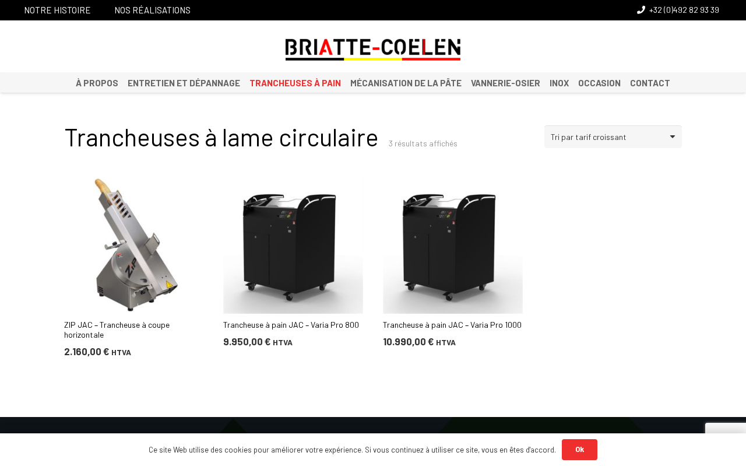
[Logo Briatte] (373, 49)
